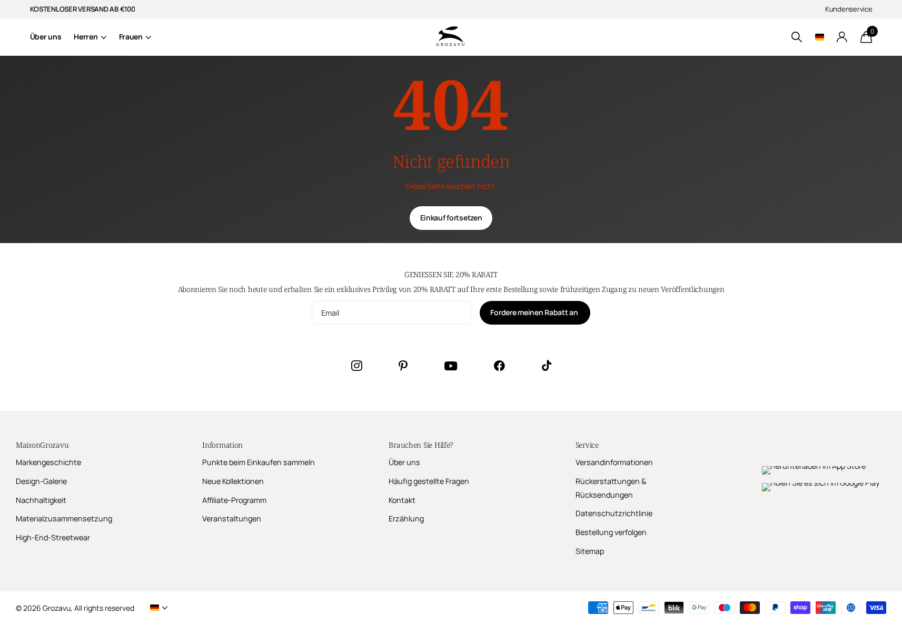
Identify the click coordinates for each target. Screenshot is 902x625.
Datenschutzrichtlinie (614, 513)
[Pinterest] (403, 365)
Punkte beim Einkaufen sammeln (258, 462)
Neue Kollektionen (233, 481)
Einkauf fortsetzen (451, 218)
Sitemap (590, 551)
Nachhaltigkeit (41, 500)
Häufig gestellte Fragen (429, 481)
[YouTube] (450, 365)
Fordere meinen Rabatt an (534, 312)
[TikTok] (546, 365)
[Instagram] (356, 365)
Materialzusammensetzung (64, 518)
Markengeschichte (48, 462)
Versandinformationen (614, 462)
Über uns (46, 37)
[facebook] (499, 365)
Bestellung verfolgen (611, 532)
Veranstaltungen (231, 518)
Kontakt (402, 500)
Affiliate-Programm (234, 500)
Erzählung (406, 518)
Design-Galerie (41, 481)
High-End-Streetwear (53, 537)
